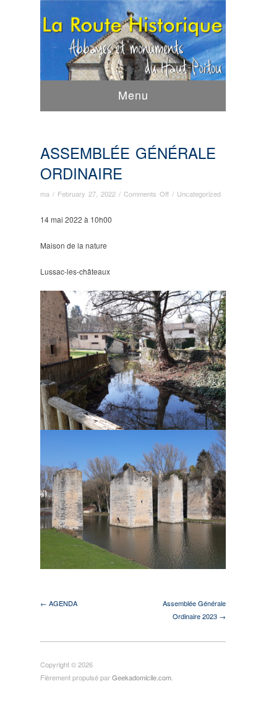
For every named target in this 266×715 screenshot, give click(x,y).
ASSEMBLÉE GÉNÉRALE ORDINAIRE (128, 163)
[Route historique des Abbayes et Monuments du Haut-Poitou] (133, 52)
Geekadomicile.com (141, 677)
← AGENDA (58, 603)
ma (44, 194)
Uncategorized (199, 194)
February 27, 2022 (87, 194)
